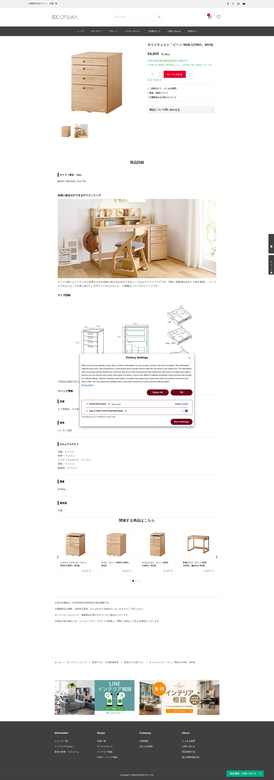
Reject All (158, 392)
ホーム (58, 662)
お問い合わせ (188, 746)
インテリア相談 (105, 751)
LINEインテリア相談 (107, 757)
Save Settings (181, 421)
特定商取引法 (188, 751)
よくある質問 (188, 741)
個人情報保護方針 (191, 757)
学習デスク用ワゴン (134, 662)
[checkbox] (184, 410)
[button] (133, 581)
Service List (116, 404)
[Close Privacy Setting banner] (189, 358)
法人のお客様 (146, 746)
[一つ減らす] (160, 76)
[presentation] (57, 557)
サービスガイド (105, 746)
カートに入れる (175, 74)
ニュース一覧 (61, 741)
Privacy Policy (88, 385)
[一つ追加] (160, 72)
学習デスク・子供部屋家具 (105, 662)
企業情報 (143, 741)
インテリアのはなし (65, 746)
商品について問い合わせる (165, 109)
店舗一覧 (101, 741)
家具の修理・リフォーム (67, 751)
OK (181, 392)
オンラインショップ (77, 662)
